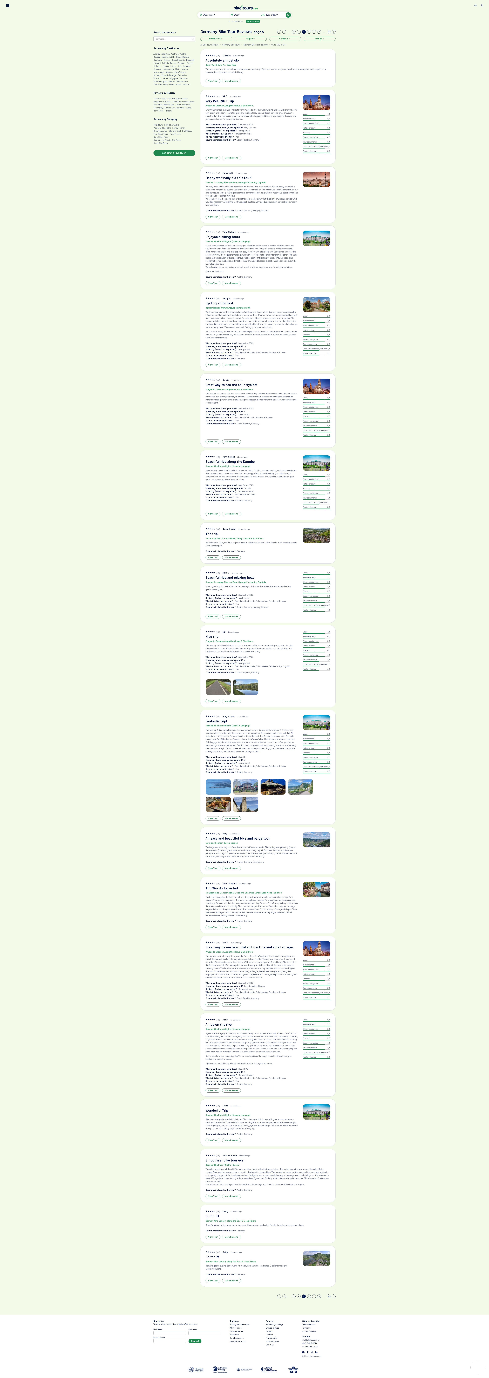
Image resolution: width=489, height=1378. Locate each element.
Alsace (164, 98)
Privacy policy (271, 1338)
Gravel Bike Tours (160, 137)
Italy (179, 66)
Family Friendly (179, 128)
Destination (215, 38)
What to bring (236, 1328)
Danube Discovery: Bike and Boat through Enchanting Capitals (236, 182)
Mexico (184, 69)
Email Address (159, 1337)
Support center (272, 1341)
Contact (269, 1334)
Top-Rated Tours (160, 134)
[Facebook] (307, 1352)
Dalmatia (177, 101)
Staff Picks (187, 131)
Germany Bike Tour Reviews (255, 44)
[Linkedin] (316, 1352)
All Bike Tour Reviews (209, 44)
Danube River (188, 101)
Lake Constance (183, 104)
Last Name (192, 1329)
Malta (177, 69)
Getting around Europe (239, 1324)
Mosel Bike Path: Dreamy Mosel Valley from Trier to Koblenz (234, 538)
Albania (156, 54)
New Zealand (180, 72)
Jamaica (186, 66)
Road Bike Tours (160, 143)
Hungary (256, 210)
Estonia (165, 63)
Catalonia (167, 101)
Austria (240, 210)
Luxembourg (258, 862)
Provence (180, 107)
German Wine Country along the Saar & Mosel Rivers (231, 1221)
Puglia (188, 107)
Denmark (190, 60)
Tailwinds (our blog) (274, 1324)
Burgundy (157, 101)
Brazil (178, 57)
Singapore (173, 78)
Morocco (170, 72)
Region (249, 38)
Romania (182, 75)
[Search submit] (192, 38)
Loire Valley (158, 107)
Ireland (173, 66)
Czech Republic (243, 140)
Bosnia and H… (168, 57)
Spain (164, 81)
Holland (156, 66)
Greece (190, 63)
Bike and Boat (175, 131)
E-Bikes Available (171, 125)
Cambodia (157, 60)
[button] (7, 5)
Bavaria (184, 98)
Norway (156, 75)
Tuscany (168, 110)
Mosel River (170, 107)
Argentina (165, 54)
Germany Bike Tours (231, 44)
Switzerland (182, 81)
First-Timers (175, 134)
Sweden (171, 81)
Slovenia (157, 81)
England (157, 63)
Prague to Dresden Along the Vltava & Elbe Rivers (229, 105)
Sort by (318, 38)
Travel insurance (236, 1338)
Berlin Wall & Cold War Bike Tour (221, 65)
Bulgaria (185, 57)
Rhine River (158, 110)
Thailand (157, 84)
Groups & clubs (272, 1328)
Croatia (167, 60)
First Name (157, 1329)
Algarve (156, 98)
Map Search (254, 21)
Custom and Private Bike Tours (167, 140)
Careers (269, 1331)
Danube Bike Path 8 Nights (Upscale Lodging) (228, 241)
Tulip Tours (158, 125)
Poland (164, 75)
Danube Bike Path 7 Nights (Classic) (223, 1165)
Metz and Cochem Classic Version (222, 843)
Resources (234, 1334)
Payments (306, 1328)
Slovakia (264, 210)
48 (329, 32)
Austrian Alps (174, 98)
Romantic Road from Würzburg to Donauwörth (228, 308)
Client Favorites (160, 131)
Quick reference (308, 1324)
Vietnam (186, 84)
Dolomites (157, 104)
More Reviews (231, 81)
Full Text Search (237, 21)
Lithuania (157, 69)
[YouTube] (303, 1352)
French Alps (169, 104)
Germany (255, 140)
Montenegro (158, 72)
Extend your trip (236, 1331)
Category (283, 38)
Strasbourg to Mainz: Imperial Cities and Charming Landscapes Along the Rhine (244, 892)
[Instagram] (312, 1352)
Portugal (172, 75)
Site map (270, 1345)
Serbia (165, 78)
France (240, 862)
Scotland (157, 78)
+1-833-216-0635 (310, 1346)
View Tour (213, 81)
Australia (174, 54)
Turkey (165, 84)
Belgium (156, 57)
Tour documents (309, 1331)
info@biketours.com (310, 1340)
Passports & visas (238, 1341)
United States (175, 84)
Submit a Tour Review (175, 153)
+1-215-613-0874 (309, 1343)
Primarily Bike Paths (162, 128)
